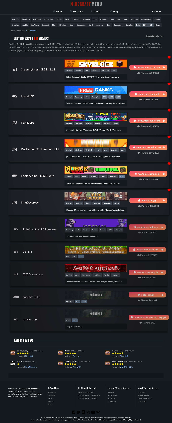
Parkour (103, 19)
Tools (96, 11)
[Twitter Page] (78, 412)
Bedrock (76, 19)
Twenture (76, 356)
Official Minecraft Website (89, 395)
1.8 (151, 25)
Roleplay (129, 25)
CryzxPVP (142, 401)
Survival (15, 19)
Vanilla (25, 25)
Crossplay (118, 25)
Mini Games (115, 19)
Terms (50, 398)
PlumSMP (29, 356)
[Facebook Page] (73, 412)
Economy (105, 70)
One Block (48, 19)
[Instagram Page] (88, 412)
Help (50, 404)
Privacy (51, 401)
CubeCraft (112, 401)
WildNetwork (31, 367)
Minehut (111, 398)
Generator (81, 25)
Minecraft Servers (17, 31)
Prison (59, 19)
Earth (91, 25)
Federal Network (145, 398)
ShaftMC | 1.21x (126, 367)
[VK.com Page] (98, 412)
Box (71, 25)
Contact (51, 395)
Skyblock (26, 19)
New (54, 25)
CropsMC (142, 392)
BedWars (35, 25)
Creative (15, 25)
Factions (134, 19)
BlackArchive (143, 395)
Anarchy (100, 25)
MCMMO (107, 203)
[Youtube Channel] (93, 412)
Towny (157, 19)
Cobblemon (146, 19)
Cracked (45, 25)
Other (157, 25)
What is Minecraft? (86, 392)
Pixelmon (37, 19)
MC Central (113, 395)
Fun (108, 25)
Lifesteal (62, 25)
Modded (86, 19)
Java (95, 19)
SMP (67, 19)
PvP (125, 19)
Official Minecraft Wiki (87, 398)
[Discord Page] (83, 412)
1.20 (144, 25)
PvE (77, 230)
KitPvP (97, 123)
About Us (52, 392)
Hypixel (111, 392)
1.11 (80, 256)
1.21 (138, 25)
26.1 (104, 97)
